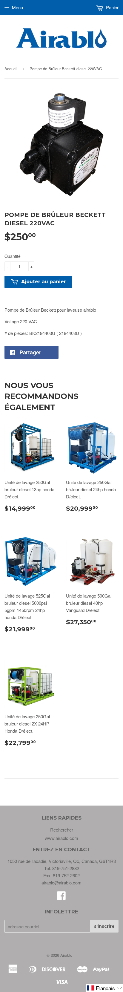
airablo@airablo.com (61, 882)
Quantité (12, 256)
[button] (104, 988)
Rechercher (61, 829)
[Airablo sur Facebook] (61, 897)
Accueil (10, 68)
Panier (112, 7)
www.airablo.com (61, 838)
